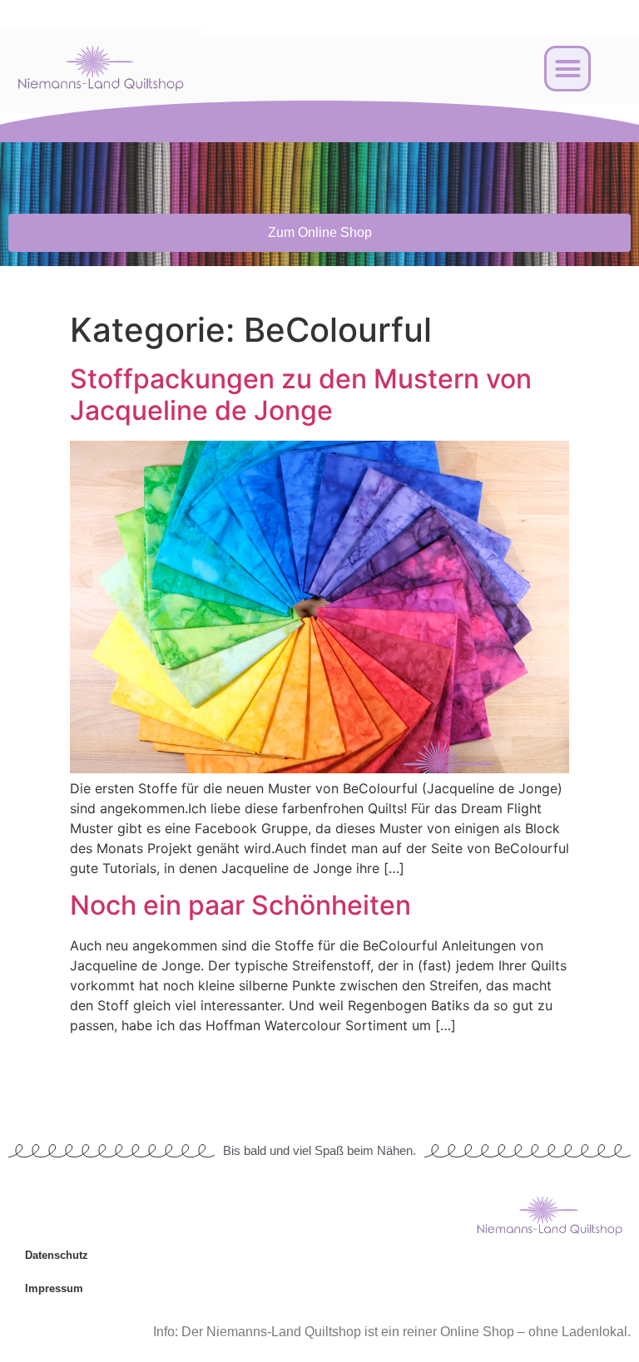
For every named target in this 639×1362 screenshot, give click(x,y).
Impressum (54, 1288)
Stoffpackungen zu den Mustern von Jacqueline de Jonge (301, 395)
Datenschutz (56, 1255)
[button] (567, 69)
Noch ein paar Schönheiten (240, 905)
